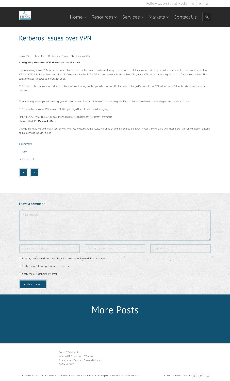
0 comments (25, 144)
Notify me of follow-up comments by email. (46, 266)
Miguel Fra (39, 56)
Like (24, 151)
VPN (88, 56)
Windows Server (60, 56)
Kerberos (80, 56)
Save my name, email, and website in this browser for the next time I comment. (64, 258)
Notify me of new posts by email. (40, 274)
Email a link (28, 159)
